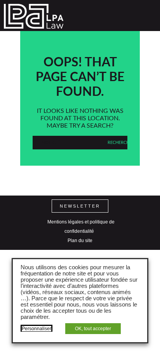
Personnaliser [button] (36, 328)
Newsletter (80, 206)
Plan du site (80, 240)
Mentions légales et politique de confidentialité (81, 226)
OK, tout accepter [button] (93, 328)
